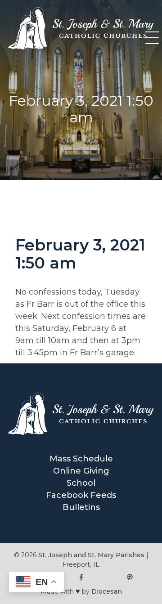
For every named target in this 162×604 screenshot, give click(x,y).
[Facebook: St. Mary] (81, 577)
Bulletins (81, 507)
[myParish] (129, 577)
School (81, 483)
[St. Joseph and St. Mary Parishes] (81, 47)
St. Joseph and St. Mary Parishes (91, 555)
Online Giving (81, 471)
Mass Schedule (81, 459)
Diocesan (106, 591)
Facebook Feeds (81, 495)
